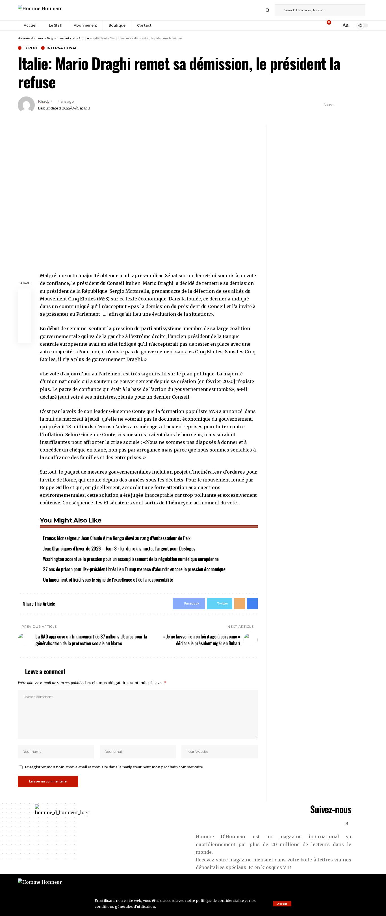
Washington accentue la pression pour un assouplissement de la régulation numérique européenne (131, 558)
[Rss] (268, 10)
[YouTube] (255, 10)
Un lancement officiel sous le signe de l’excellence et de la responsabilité (108, 579)
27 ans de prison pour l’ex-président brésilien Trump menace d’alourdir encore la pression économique (134, 569)
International (62, 48)
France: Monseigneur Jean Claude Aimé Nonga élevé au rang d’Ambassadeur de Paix (116, 537)
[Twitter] (249, 10)
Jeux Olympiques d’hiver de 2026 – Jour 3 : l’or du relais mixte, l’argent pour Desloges (119, 548)
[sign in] (319, 25)
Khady (43, 101)
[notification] (335, 25)
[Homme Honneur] (40, 10)
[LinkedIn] (262, 10)
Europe (30, 48)
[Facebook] (243, 10)
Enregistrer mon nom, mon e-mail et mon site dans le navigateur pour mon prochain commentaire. (114, 767)
